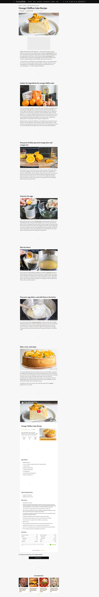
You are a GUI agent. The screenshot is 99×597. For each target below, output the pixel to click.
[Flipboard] (67, 1)
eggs (30, 109)
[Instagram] (72, 1)
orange (27, 171)
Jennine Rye (22, 10)
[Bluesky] (71, 1)
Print (34, 429)
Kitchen (53, 1)
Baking (24, 5)
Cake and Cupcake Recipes (33, 5)
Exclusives (39, 1)
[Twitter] (65, 1)
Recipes (30, 1)
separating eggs (38, 221)
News (34, 1)
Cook (57, 1)
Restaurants (46, 1)
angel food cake (49, 53)
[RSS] (76, 1)
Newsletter (82, 1)
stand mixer (49, 272)
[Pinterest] (69, 1)
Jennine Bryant (48, 56)
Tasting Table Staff (29, 10)
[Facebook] (63, 1)
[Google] (74, 1)
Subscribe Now (38, 557)
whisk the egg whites (36, 322)
